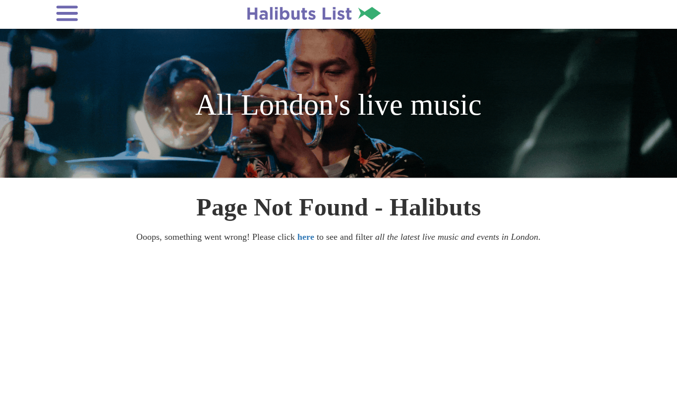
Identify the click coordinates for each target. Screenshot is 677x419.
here (305, 237)
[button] (121, 13)
